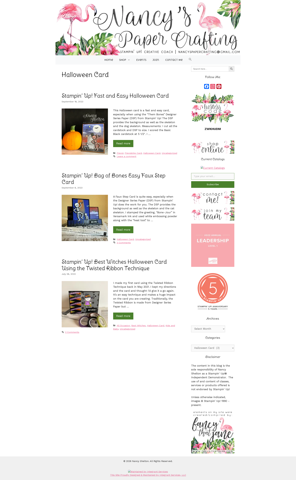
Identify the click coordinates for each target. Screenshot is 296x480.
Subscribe (213, 184)
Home (108, 59)
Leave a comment (126, 156)
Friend (120, 153)
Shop (122, 59)
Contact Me (174, 59)
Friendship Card (133, 153)
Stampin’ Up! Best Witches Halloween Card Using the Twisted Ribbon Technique (114, 264)
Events (141, 59)
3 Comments (124, 242)
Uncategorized (169, 153)
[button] (190, 60)
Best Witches (138, 325)
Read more (123, 143)
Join (155, 59)
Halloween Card (151, 153)
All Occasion (123, 325)
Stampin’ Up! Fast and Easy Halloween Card (115, 95)
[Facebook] (207, 87)
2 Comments (72, 332)
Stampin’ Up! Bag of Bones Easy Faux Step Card (113, 178)
